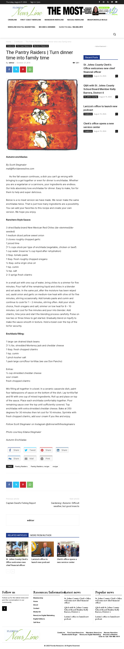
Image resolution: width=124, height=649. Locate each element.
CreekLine (18, 41)
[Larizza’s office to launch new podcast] (42, 549)
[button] (114, 34)
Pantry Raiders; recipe (40, 466)
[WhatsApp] (30, 69)
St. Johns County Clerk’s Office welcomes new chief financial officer (17, 562)
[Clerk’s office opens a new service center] (68, 549)
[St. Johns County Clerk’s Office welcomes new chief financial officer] (17, 549)
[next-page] (13, 571)
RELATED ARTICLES (17, 535)
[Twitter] (108, 2)
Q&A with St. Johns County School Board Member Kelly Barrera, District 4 (99, 89)
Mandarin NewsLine (41, 46)
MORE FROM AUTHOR (40, 535)
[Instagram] (103, 2)
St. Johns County (90, 97)
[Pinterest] (23, 69)
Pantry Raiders (21, 466)
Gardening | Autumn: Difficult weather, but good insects (65, 505)
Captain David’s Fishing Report (21, 503)
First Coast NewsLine (24, 46)
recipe (55, 466)
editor (11, 63)
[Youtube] (116, 2)
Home (8, 41)
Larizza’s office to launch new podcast (76, 617)
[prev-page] (8, 571)
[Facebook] (99, 2)
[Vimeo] (112, 2)
